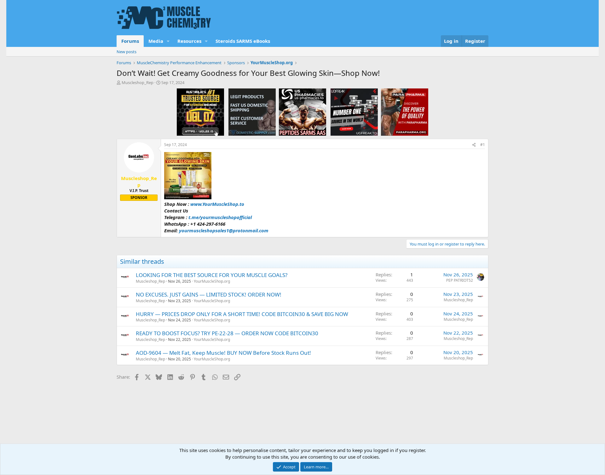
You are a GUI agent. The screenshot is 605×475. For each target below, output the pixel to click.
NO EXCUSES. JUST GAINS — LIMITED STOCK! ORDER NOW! (208, 294)
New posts (126, 51)
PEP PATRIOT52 (459, 280)
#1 (482, 144)
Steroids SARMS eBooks (243, 41)
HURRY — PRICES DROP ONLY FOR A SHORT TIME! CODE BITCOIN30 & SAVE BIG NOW (242, 314)
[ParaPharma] (404, 112)
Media (155, 41)
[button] (168, 41)
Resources (189, 41)
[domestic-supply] (252, 112)
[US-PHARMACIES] (302, 112)
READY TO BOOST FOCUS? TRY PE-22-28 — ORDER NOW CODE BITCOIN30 (227, 333)
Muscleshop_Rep (137, 82)
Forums (130, 41)
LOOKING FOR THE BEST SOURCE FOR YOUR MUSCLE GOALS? (211, 275)
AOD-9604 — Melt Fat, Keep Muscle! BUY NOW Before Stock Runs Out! (223, 352)
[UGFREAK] (354, 112)
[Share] (474, 145)
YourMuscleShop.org (212, 281)
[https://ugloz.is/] (200, 112)
